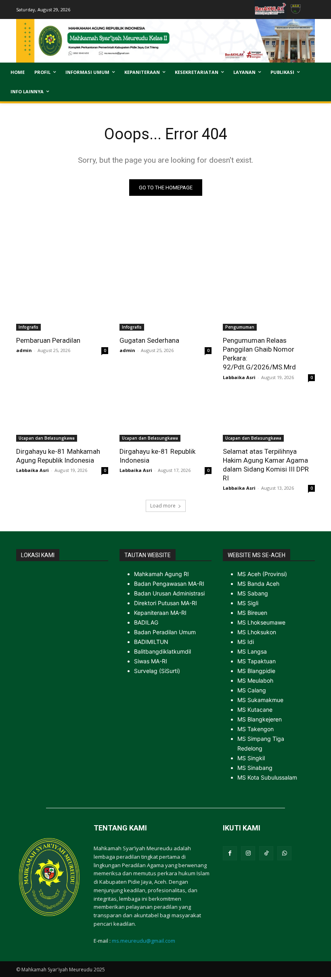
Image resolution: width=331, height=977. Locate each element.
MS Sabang (252, 593)
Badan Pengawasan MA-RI (169, 583)
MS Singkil (251, 758)
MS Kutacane (254, 709)
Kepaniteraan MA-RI (160, 612)
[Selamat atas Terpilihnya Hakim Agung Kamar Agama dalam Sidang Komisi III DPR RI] (269, 419)
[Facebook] (230, 853)
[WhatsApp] (284, 853)
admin (24, 350)
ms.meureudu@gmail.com (143, 940)
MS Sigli (247, 603)
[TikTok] (266, 853)
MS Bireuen (252, 612)
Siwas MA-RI (150, 661)
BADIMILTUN (151, 641)
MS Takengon (255, 728)
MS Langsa (252, 651)
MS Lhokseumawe (261, 622)
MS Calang (251, 690)
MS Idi (245, 641)
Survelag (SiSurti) (157, 670)
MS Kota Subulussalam (267, 777)
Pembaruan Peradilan (48, 340)
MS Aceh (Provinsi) (262, 573)
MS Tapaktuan (256, 661)
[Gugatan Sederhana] (165, 308)
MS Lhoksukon (256, 632)
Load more (163, 505)
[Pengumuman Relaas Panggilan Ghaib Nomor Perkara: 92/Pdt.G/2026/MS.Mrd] (269, 308)
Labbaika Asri (239, 377)
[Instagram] (248, 853)
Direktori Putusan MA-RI (165, 603)
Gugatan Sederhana (149, 340)
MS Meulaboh (255, 680)
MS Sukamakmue (260, 699)
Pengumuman (239, 327)
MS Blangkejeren (259, 719)
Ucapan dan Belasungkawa (47, 438)
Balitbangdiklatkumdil (162, 651)
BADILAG (146, 622)
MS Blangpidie (256, 670)
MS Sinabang (254, 767)
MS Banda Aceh (258, 583)
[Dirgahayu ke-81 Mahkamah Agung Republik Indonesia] (62, 419)
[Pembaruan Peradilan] (62, 308)
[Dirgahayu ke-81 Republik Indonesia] (165, 419)
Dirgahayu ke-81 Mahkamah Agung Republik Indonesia (58, 455)
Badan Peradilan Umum (165, 632)
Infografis (28, 327)
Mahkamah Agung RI (161, 573)
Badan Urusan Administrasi (169, 593)
